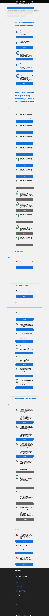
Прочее (23, 15)
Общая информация (28, 13)
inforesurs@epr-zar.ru (19, 595)
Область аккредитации (18, 13)
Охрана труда (10, 13)
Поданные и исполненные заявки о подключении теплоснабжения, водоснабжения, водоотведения (23, 10)
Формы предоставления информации (13, 15)
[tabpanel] (24, 178)
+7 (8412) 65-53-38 (22, 1)
